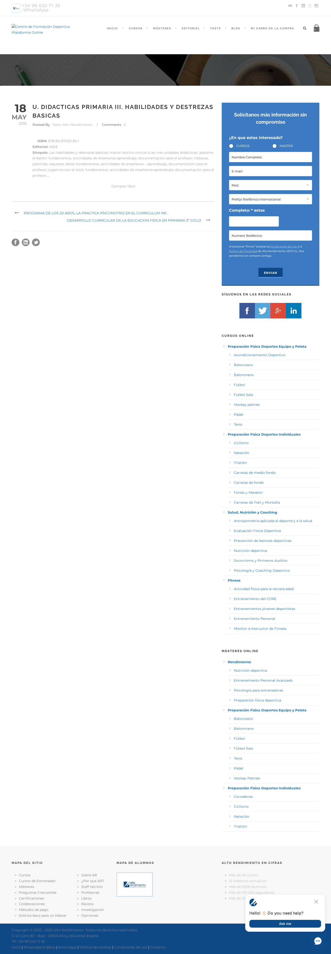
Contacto (158, 947)
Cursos (136, 28)
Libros (86, 898)
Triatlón (240, 463)
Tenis (238, 424)
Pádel (238, 414)
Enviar (270, 273)
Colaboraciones (32, 904)
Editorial (191, 28)
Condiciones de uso (130, 947)
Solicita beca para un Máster (43, 915)
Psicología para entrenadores (258, 690)
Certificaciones (31, 898)
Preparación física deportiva (257, 700)
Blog (235, 28)
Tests (215, 28)
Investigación (92, 910)
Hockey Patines (247, 778)
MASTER (286, 146)
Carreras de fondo (249, 482)
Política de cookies (95, 947)
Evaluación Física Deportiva (257, 531)
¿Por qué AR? (92, 881)
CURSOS (243, 146)
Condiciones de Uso (284, 246)
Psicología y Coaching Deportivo (262, 570)
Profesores (90, 892)
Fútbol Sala (243, 394)
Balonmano (244, 375)
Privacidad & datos (39, 947)
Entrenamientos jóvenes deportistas (264, 609)
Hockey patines (247, 404)
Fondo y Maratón (248, 492)
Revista (87, 904)
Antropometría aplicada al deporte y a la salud (273, 521)
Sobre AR (89, 875)
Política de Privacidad (243, 251)
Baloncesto (243, 365)
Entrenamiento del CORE (255, 599)
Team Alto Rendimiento (72, 125)
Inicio (112, 28)
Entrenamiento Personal (254, 618)
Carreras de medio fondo (255, 472)
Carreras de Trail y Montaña (257, 502)
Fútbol (239, 385)
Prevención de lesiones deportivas (263, 541)
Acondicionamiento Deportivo (259, 355)
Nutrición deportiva (250, 550)
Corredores (243, 796)
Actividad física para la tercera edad (264, 589)
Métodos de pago (33, 910)
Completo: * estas (247, 210)
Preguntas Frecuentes (37, 892)
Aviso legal (67, 947)
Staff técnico (92, 887)
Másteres (162, 28)
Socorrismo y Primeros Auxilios (260, 560)
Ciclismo (241, 443)
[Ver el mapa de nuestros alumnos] (135, 884)
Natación (241, 453)
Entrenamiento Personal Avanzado (263, 680)
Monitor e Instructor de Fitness (260, 628)
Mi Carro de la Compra (272, 28)
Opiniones (89, 915)
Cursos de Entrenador (37, 881)
